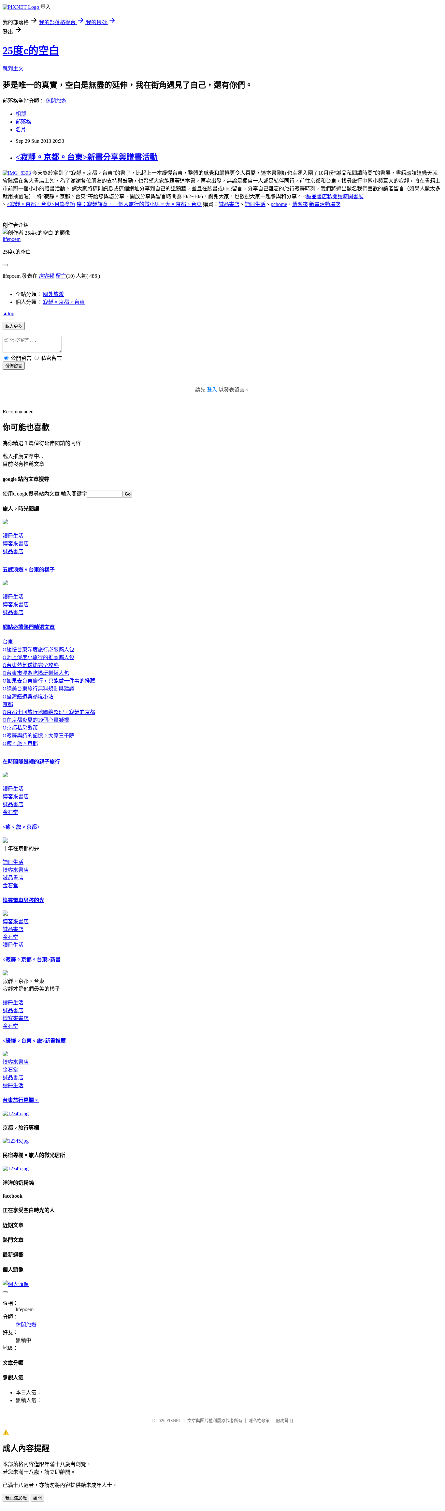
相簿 (21, 114)
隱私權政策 (259, 1420)
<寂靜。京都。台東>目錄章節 (41, 204)
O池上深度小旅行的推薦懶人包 (38, 657)
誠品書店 (229, 204)
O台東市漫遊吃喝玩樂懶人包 (36, 673)
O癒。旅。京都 (20, 743)
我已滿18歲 (16, 1498)
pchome (279, 204)
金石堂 (10, 812)
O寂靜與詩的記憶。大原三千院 (38, 735)
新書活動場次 (324, 204)
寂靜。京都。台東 (64, 302)
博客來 (300, 204)
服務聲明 (284, 1420)
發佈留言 (13, 365)
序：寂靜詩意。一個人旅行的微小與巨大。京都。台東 (139, 204)
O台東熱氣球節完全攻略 (31, 665)
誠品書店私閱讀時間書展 (335, 196)
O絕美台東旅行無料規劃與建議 (38, 688)
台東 (8, 641)
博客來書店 (16, 543)
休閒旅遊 (56, 101)
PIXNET (173, 1420)
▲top (8, 313)
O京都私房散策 (20, 728)
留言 (61, 276)
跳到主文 (13, 68)
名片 (21, 129)
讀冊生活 (255, 204)
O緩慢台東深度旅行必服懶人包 (38, 649)
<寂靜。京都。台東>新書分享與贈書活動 (87, 157)
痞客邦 (46, 276)
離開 (37, 1498)
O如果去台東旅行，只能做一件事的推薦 (49, 681)
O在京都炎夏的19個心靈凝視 (36, 720)
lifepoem (12, 239)
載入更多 (13, 326)
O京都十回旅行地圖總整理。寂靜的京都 (49, 712)
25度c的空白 (31, 50)
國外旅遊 (53, 294)
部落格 (23, 122)
